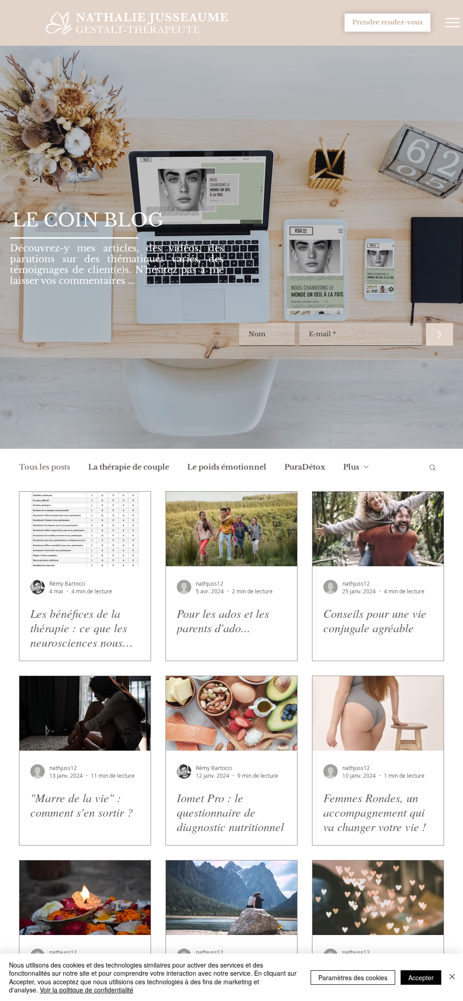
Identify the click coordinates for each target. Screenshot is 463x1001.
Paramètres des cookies (352, 977)
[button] (452, 23)
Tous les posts (44, 466)
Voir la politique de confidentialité (86, 989)
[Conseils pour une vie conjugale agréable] (378, 529)
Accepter (421, 977)
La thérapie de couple (128, 466)
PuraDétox (304, 466)
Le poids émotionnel (226, 466)
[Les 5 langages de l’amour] (378, 897)
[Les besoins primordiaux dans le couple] (231, 897)
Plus (351, 466)
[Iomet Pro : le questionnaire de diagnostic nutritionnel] (231, 713)
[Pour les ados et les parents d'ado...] (231, 529)
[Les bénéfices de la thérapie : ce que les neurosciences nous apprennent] (85, 529)
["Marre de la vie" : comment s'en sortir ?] (85, 713)
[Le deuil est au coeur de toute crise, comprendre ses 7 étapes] (85, 897)
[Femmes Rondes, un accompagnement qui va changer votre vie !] (378, 713)
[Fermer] (452, 977)
